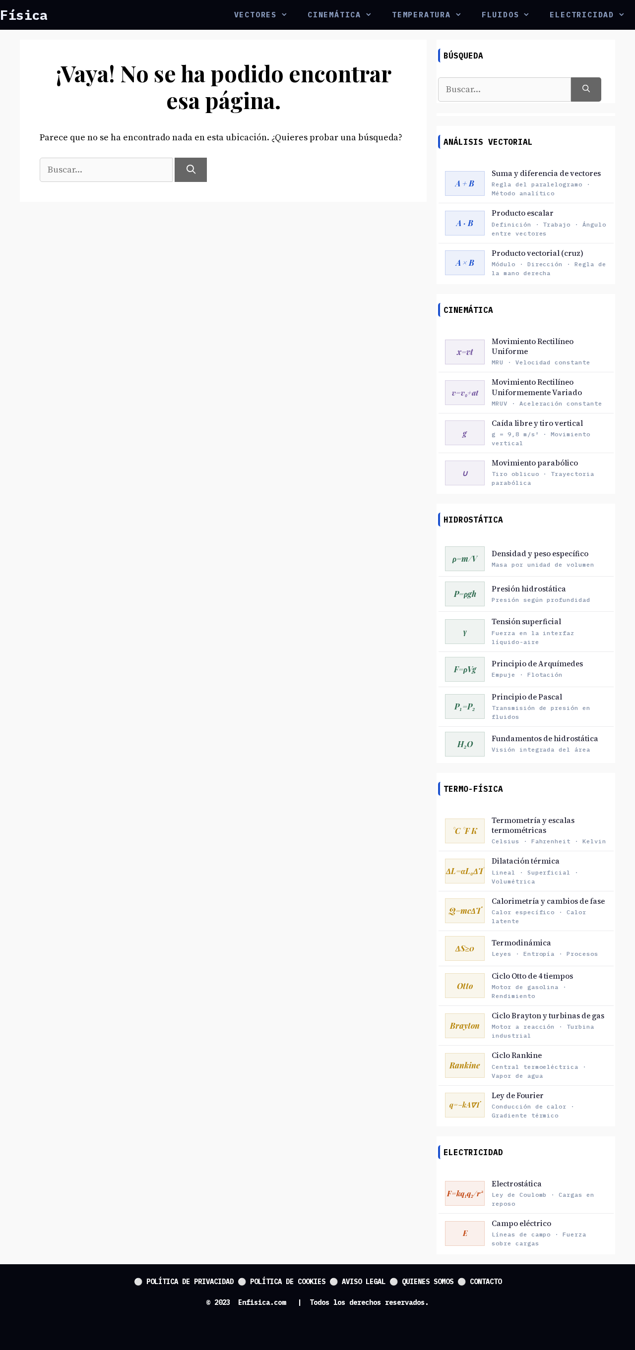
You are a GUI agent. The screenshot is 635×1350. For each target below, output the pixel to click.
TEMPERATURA (421, 14)
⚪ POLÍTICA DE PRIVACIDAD (184, 1281)
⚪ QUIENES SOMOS (421, 1281)
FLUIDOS (500, 14)
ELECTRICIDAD (582, 14)
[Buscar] (191, 170)
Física (24, 14)
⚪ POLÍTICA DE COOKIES (281, 1281)
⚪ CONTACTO (479, 1281)
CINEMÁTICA (334, 14)
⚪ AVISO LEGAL (357, 1281)
